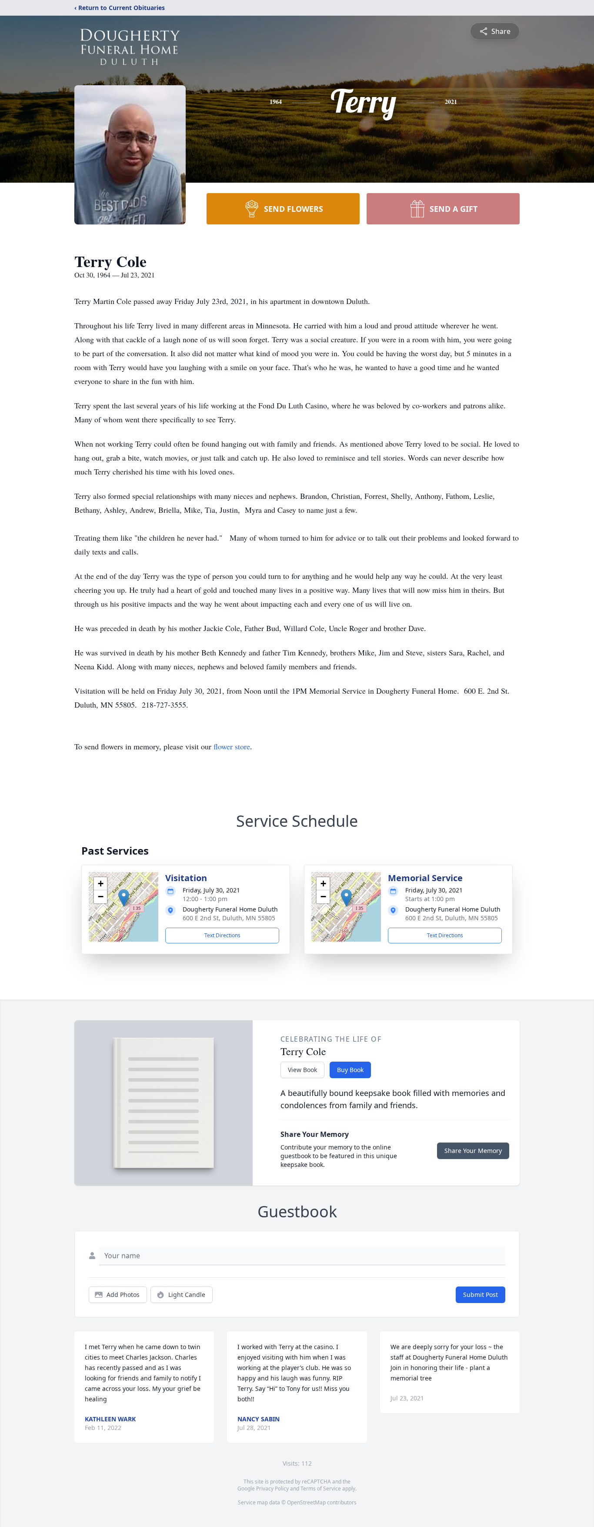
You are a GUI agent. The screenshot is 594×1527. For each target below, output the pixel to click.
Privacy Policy (272, 1488)
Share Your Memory (473, 1150)
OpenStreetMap (306, 1502)
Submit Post (480, 1294)
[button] (123, 898)
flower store (232, 746)
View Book (302, 1070)
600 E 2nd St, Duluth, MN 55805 (229, 918)
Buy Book (350, 1070)
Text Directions (222, 935)
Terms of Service (320, 1488)
